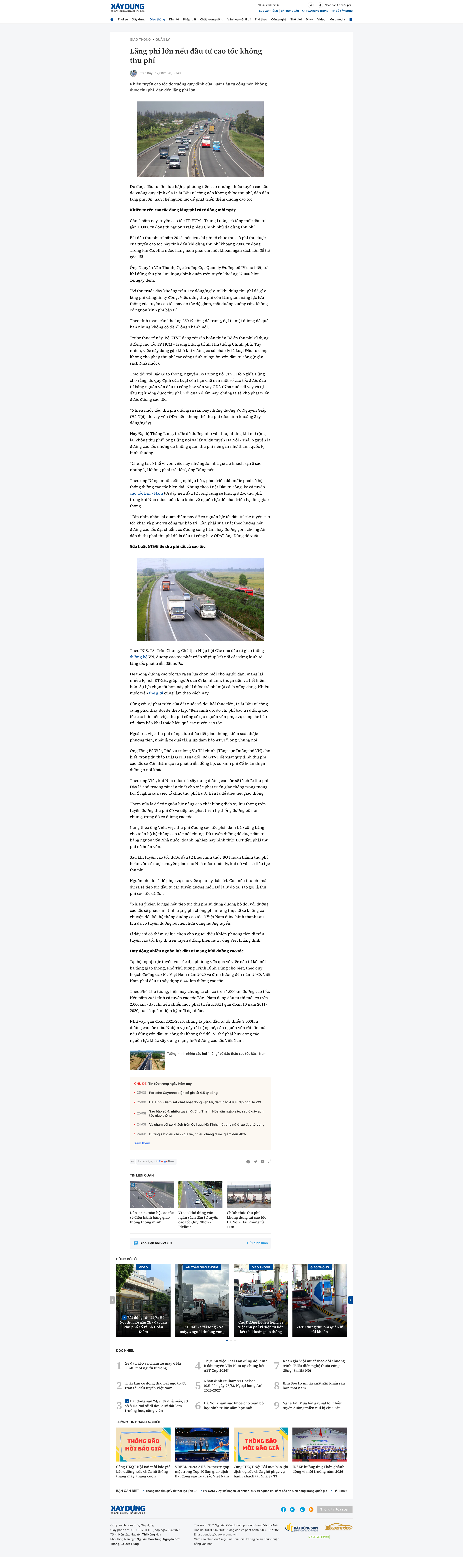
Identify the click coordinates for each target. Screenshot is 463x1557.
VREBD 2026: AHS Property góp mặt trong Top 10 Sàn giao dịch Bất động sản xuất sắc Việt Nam (202, 1471)
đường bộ (139, 657)
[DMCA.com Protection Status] (319, 1537)
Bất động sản (290, 11)
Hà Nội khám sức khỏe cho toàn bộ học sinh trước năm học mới (234, 1405)
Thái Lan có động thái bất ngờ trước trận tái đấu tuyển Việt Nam (155, 1385)
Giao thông (157, 19)
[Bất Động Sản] (301, 1527)
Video (321, 19)
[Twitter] (255, 1162)
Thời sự (123, 19)
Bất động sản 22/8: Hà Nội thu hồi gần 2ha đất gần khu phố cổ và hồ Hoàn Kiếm (143, 1324)
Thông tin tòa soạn (335, 1509)
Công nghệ (278, 19)
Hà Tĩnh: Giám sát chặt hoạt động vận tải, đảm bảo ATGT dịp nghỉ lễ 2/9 (205, 1102)
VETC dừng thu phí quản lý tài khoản (319, 1329)
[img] (200, 139)
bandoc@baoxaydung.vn (220, 1534)
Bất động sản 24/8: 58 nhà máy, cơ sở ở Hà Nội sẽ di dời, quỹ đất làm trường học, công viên (156, 1406)
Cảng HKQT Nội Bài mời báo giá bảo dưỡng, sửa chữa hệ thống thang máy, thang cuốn (143, 1471)
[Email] (262, 1162)
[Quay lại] (132, 1161)
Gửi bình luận (257, 1243)
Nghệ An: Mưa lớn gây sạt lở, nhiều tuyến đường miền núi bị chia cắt (313, 1405)
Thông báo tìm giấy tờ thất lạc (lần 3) (171, 1491)
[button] (227, 1340)
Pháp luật (189, 19)
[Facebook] (248, 1162)
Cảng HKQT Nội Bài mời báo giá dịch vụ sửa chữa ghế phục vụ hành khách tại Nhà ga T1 (261, 1471)
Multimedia (337, 19)
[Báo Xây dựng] (127, 7)
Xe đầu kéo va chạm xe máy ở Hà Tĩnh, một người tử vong (153, 1365)
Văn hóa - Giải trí (238, 19)
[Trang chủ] (112, 19)
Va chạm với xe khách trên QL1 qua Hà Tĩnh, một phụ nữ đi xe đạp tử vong (206, 1125)
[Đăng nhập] (320, 5)
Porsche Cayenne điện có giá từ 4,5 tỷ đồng (183, 1093)
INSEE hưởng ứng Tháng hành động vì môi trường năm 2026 (318, 1469)
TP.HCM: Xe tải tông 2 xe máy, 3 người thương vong (202, 1329)
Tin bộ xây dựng (342, 11)
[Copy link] (269, 1162)
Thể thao (261, 19)
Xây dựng (139, 19)
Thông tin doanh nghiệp (138, 1422)
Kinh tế (174, 19)
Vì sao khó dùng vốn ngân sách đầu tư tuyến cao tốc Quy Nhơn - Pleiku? (198, 1219)
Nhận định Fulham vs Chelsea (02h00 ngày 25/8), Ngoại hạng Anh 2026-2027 (234, 1386)
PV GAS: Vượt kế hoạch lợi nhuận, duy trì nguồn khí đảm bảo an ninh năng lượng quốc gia (265, 1491)
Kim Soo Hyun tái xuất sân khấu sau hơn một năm (314, 1385)
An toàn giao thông (315, 11)
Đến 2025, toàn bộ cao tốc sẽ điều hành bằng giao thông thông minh (152, 1217)
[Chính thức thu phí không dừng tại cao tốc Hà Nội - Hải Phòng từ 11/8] (249, 1194)
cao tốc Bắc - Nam (146, 493)
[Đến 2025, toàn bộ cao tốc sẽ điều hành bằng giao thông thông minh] (152, 1194)
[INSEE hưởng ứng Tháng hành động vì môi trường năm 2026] (319, 1445)
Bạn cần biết (127, 1491)
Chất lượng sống (211, 19)
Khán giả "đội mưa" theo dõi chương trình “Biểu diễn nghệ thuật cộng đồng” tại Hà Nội (314, 1366)
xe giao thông (268, 11)
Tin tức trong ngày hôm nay (170, 1084)
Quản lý (163, 40)
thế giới (156, 693)
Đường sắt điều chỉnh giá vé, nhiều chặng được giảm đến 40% (197, 1134)
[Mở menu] (351, 19)
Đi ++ (309, 19)
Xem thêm (142, 1143)
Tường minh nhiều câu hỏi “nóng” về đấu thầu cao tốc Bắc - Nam (216, 1053)
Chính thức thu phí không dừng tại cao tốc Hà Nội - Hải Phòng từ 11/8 (246, 1219)
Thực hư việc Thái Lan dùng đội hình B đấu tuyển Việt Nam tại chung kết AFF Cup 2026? (236, 1366)
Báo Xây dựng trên (148, 1161)
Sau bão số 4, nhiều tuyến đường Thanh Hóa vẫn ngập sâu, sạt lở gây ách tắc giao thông (206, 1114)
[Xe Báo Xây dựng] (338, 1527)
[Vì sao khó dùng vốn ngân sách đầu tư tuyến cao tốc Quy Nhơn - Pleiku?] (200, 1194)
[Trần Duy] (133, 73)
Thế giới (296, 19)
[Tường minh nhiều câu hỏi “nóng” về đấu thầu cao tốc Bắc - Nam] (147, 1060)
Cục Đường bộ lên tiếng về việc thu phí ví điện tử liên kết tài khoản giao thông (261, 1327)
